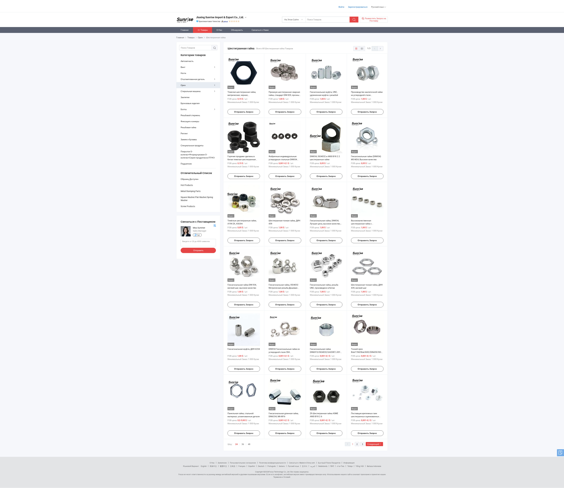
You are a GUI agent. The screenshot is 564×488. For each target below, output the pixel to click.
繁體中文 (223, 466)
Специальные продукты (192, 145)
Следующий (373, 444)
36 (243, 444)
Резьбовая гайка (188, 127)
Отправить (198, 250)
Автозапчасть (187, 61)
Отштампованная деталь (193, 79)
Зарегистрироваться (357, 6)
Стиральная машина (190, 91)
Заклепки (185, 97)
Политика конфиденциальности (272, 463)
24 (236, 444)
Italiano (282, 466)
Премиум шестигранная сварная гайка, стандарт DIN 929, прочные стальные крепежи (284, 95)
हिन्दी (332, 466)
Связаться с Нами (260, 30)
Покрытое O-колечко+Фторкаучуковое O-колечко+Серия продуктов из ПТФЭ (197, 154)
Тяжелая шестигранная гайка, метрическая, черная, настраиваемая (242, 95)
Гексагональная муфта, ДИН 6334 (244, 349)
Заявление (222, 463)
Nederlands (322, 466)
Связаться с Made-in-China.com (302, 463)
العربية (312, 466)
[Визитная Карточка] (215, 225)
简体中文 (213, 466)
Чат (198, 235)
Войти (341, 6)
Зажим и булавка (189, 139)
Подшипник (186, 163)
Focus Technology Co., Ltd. (279, 472)
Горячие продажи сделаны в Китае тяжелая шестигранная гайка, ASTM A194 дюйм (242, 159)
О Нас (219, 30)
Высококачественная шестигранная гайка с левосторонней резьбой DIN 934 (366, 223)
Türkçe (349, 466)
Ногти (183, 73)
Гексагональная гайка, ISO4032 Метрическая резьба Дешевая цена (283, 287)
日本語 (232, 466)
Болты (184, 109)
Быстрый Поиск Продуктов (329, 463)
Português (271, 466)
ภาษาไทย (340, 466)
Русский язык (293, 466)
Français (241, 466)
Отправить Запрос (243, 112)
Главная (185, 30)
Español (251, 466)
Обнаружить (237, 30)
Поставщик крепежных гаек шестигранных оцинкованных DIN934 (365, 416)
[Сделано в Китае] (195, 5)
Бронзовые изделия (190, 103)
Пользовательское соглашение (243, 463)
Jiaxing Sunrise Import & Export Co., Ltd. (220, 17)
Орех (183, 85)
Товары (204, 30)
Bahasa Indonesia (374, 466)
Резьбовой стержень (190, 115)
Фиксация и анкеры (190, 121)
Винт (183, 67)
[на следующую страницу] (380, 48)
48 (249, 444)
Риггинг (184, 133)
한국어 (304, 466)
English (204, 466)
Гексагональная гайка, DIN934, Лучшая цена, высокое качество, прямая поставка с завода (325, 223)
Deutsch (261, 466)
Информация (349, 463)
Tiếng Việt (360, 466)
